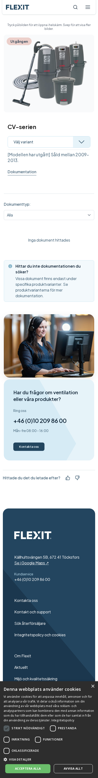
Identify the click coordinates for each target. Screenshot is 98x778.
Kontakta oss (29, 446)
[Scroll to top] (17, 7)
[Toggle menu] (87, 7)
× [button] (92, 686)
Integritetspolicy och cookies (40, 634)
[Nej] (77, 478)
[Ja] (68, 478)
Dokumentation (22, 171)
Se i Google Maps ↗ (31, 562)
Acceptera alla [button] (28, 769)
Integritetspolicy (62, 720)
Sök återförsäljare (30, 623)
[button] (49, 759)
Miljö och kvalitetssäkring (35, 678)
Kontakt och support (32, 611)
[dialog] (49, 729)
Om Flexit (22, 655)
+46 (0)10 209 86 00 (40, 420)
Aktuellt (21, 667)
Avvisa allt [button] (73, 769)
